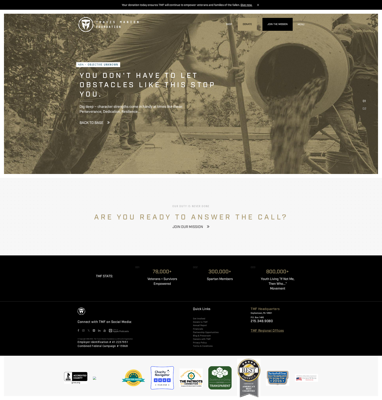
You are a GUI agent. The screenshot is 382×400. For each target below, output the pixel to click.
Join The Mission (277, 24)
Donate (247, 24)
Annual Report (200, 325)
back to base (91, 123)
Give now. (246, 5)
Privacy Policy (200, 342)
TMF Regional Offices (267, 331)
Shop (229, 24)
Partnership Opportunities (206, 332)
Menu (301, 24)
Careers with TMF (202, 339)
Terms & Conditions (203, 346)
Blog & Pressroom (202, 335)
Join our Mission (187, 227)
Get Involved (199, 318)
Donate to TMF (200, 322)
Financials (198, 329)
